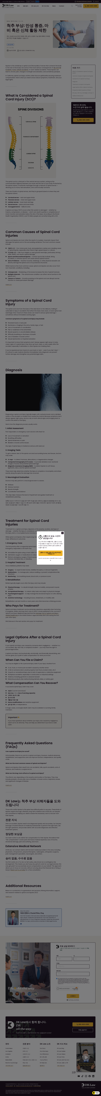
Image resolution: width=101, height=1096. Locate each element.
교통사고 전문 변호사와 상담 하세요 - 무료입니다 (50, 553)
